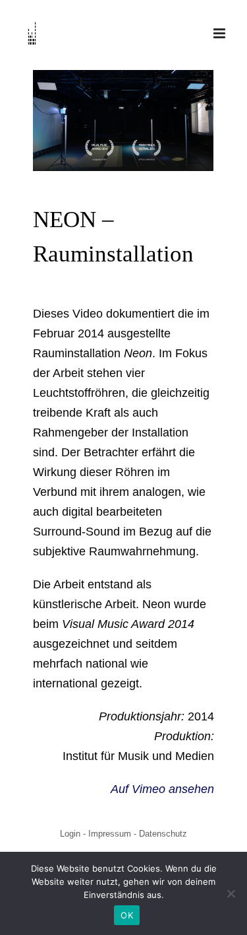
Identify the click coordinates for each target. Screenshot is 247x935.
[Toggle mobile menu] (220, 33)
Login (70, 834)
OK (127, 915)
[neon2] (123, 120)
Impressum (109, 834)
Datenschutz (163, 834)
